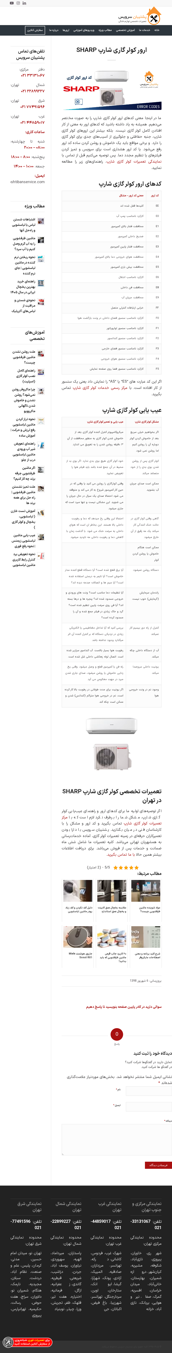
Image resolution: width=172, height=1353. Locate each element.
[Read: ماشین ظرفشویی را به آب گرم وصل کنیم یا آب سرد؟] (41, 240)
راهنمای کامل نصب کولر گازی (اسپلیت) (25, 376)
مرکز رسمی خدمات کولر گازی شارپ (100, 388)
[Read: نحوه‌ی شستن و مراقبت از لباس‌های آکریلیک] (41, 302)
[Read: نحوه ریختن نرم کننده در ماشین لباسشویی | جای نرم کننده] (41, 259)
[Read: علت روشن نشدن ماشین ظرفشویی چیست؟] (41, 353)
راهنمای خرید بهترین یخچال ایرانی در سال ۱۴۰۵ (22, 287)
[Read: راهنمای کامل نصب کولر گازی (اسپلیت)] (41, 372)
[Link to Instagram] (18, 3)
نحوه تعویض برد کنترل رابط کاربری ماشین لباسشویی (23, 560)
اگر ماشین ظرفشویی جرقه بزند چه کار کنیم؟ (24, 473)
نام (118, 1090)
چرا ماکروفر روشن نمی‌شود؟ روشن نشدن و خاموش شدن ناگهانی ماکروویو (23, 400)
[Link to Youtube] (12, 3)
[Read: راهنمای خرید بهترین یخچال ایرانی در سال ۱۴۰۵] (41, 283)
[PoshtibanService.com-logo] (140, 15)
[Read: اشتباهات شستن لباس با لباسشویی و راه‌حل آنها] (41, 221)
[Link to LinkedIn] (24, 3)
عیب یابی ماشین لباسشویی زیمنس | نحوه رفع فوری (23, 541)
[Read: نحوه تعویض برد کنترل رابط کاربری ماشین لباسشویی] (41, 556)
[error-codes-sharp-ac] (112, 89)
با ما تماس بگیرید (121, 855)
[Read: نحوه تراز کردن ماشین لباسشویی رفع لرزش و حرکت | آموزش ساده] (41, 421)
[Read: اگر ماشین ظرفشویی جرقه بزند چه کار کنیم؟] (41, 469)
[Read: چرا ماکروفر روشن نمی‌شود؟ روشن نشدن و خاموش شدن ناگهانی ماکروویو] (41, 391)
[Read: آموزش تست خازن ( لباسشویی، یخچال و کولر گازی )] (41, 513)
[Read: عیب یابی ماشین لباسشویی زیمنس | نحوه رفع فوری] (41, 537)
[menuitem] (157, 30)
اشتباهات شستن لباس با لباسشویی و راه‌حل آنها (23, 225)
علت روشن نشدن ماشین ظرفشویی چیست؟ (23, 357)
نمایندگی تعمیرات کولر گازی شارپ (134, 162)
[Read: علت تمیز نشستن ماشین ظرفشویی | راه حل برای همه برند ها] (41, 488)
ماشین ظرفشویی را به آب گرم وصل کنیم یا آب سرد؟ (24, 244)
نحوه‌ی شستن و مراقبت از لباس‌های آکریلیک (23, 306)
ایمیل (117, 1105)
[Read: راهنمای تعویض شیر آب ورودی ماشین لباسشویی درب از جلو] (41, 445)
